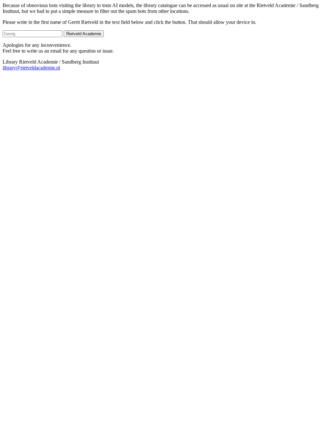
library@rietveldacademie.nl (31, 67)
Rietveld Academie (83, 33)
